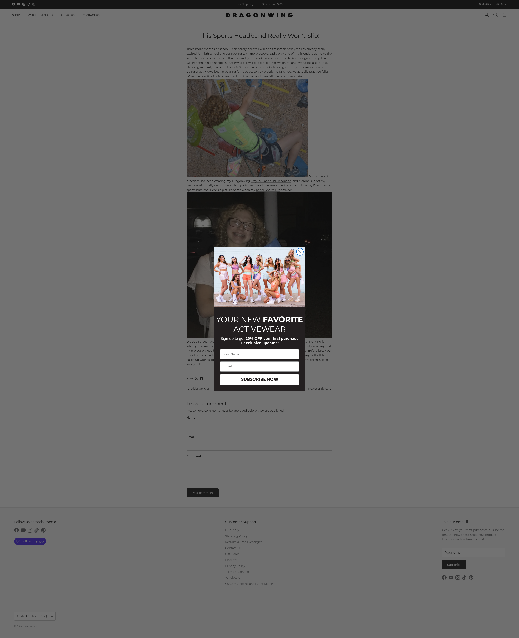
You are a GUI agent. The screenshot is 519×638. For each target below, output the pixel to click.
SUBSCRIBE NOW (259, 380)
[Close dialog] (299, 251)
